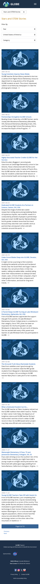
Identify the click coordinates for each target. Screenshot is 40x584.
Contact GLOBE (25, 574)
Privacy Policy (14, 574)
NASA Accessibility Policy (20, 578)
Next (5, 533)
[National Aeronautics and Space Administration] (15, 553)
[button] (35, 4)
